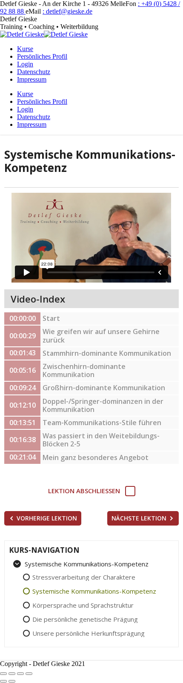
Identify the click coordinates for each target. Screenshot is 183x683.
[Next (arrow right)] (12, 681)
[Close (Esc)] (3, 673)
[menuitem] (25, 48)
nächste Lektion (139, 518)
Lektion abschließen (84, 490)
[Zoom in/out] (29, 673)
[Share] (12, 673)
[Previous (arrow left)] (3, 681)
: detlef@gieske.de (67, 11)
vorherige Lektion (47, 518)
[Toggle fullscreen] (20, 673)
